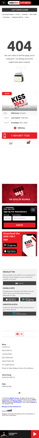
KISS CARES (33, 14)
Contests (25, 14)
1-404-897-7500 (20, 135)
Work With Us (7, 350)
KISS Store (6, 17)
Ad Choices (17, 402)
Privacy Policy (17, 401)
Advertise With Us (17, 17)
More (27, 17)
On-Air (18, 14)
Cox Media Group (13, 398)
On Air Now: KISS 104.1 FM (19, 107)
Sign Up (19, 225)
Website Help (6, 386)
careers (32, 402)
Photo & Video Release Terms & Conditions (17, 368)
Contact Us (6, 347)
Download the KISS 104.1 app (11, 236)
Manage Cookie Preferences (11, 406)
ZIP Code (6, 215)
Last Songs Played (7, 14)
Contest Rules (7, 354)
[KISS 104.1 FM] (20, 3)
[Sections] (3, 2)
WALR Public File (8, 361)
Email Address (16, 215)
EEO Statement (7, 357)
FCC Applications (8, 365)
